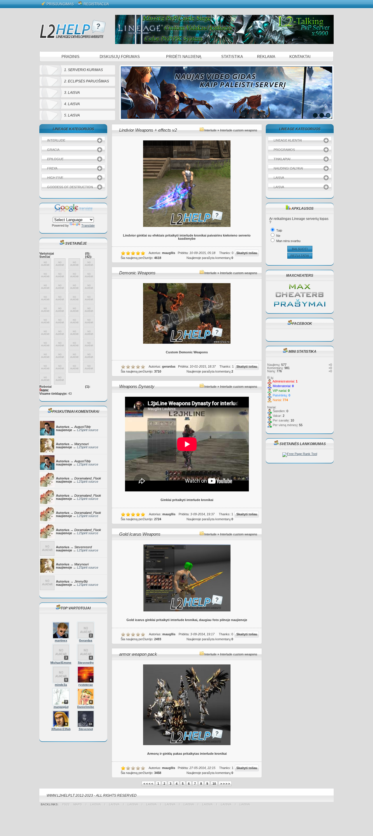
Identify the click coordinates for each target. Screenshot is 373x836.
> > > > (225, 783)
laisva (95, 804)
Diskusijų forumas (120, 56)
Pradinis (70, 56)
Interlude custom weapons (238, 130)
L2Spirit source (87, 430)
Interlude (210, 130)
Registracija (96, 4)
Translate (88, 225)
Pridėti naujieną (183, 56)
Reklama (266, 56)
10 (214, 783)
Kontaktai (300, 56)
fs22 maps (74, 804)
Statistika (232, 56)
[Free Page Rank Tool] (299, 454)
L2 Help (72, 29)
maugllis (168, 253)
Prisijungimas (60, 4)
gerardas (168, 366)
